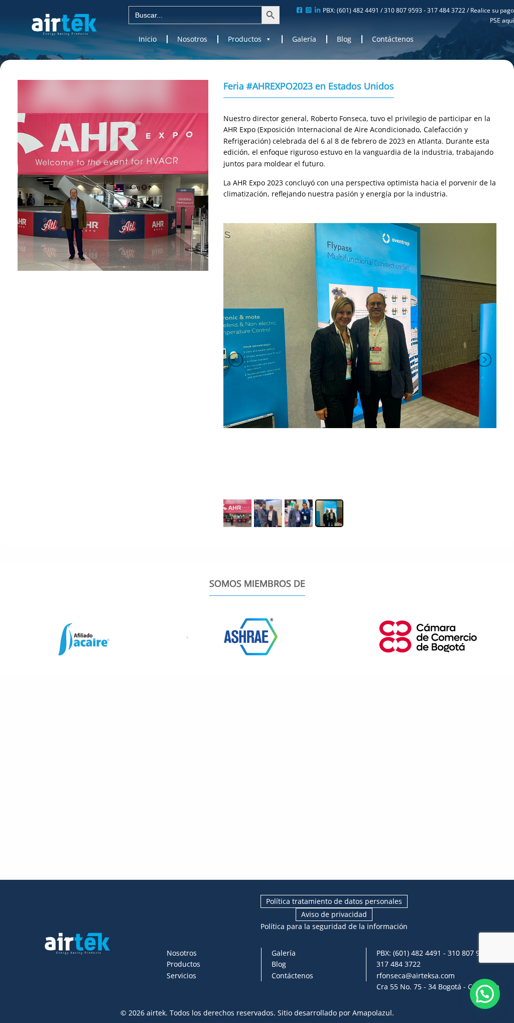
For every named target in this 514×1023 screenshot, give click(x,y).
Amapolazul (372, 1012)
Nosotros (192, 39)
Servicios (181, 975)
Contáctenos (393, 39)
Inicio (148, 39)
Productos (245, 39)
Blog (344, 39)
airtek (156, 1012)
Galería (304, 39)
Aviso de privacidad (334, 914)
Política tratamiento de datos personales (334, 901)
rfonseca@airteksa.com (415, 975)
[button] (485, 994)
